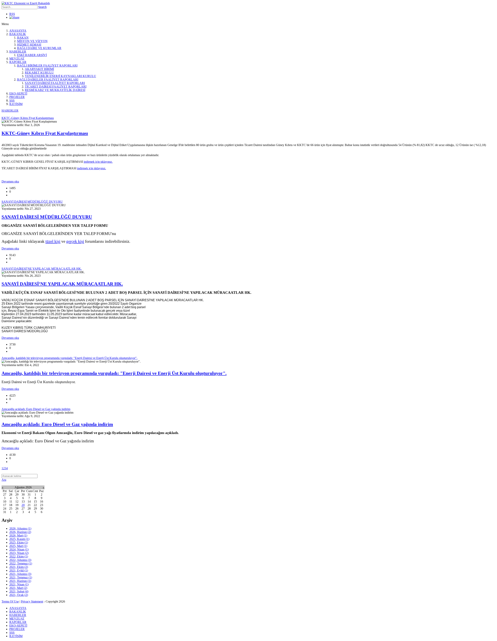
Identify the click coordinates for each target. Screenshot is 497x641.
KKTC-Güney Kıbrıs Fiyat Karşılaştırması (45, 133)
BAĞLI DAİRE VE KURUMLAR (39, 48)
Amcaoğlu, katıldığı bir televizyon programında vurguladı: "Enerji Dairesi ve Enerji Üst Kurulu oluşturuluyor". (114, 373)
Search (42, 7)
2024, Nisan (19, 549)
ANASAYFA (17, 30)
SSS (12, 100)
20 (23, 505)
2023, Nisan (19, 553)
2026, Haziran (20, 532)
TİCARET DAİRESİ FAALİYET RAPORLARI (55, 86)
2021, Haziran (20, 581)
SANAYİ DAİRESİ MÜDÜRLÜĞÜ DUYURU (47, 216)
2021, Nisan (19, 584)
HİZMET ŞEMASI (29, 44)
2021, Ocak (18, 595)
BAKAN (23, 37)
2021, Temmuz (20, 577)
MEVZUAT (16, 58)
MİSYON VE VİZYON (32, 41)
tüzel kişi (52, 241)
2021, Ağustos (20, 574)
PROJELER (17, 97)
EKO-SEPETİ (18, 93)
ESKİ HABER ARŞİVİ (32, 55)
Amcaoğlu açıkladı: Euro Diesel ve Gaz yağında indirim (57, 424)
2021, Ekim (18, 567)
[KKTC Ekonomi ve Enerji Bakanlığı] (26, 3)
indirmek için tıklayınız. (98, 161)
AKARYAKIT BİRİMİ (39, 69)
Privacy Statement (32, 601)
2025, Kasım (19, 539)
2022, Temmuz (20, 563)
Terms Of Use (10, 601)
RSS (12, 14)
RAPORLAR (17, 62)
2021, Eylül (18, 570)
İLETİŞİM (16, 104)
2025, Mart (18, 546)
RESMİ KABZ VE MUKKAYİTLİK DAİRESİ (55, 90)
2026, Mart (18, 535)
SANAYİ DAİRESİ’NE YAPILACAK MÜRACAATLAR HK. (62, 283)
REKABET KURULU (39, 72)
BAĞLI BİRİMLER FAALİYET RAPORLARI (47, 65)
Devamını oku (10, 181)
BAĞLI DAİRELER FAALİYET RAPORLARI (47, 79)
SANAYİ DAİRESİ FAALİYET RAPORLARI (55, 83)
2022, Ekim (18, 556)
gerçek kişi (75, 241)
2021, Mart (18, 588)
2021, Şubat (18, 591)
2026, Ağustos (20, 528)
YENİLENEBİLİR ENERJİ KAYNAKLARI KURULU (60, 76)
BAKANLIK (17, 34)
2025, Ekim (18, 542)
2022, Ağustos (20, 560)
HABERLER (17, 51)
